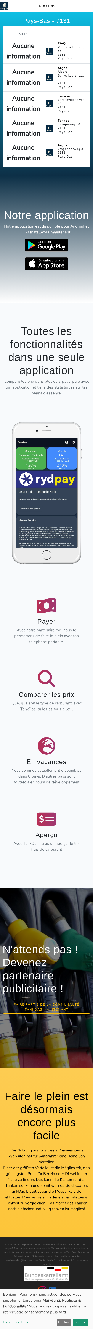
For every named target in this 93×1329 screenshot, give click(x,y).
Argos (63, 68)
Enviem (64, 96)
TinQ (62, 43)
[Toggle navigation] (89, 6)
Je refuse (64, 1322)
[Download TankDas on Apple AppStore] (46, 263)
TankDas (45, 6)
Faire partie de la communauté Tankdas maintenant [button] (46, 1007)
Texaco (64, 120)
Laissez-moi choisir (15, 1322)
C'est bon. (80, 1322)
